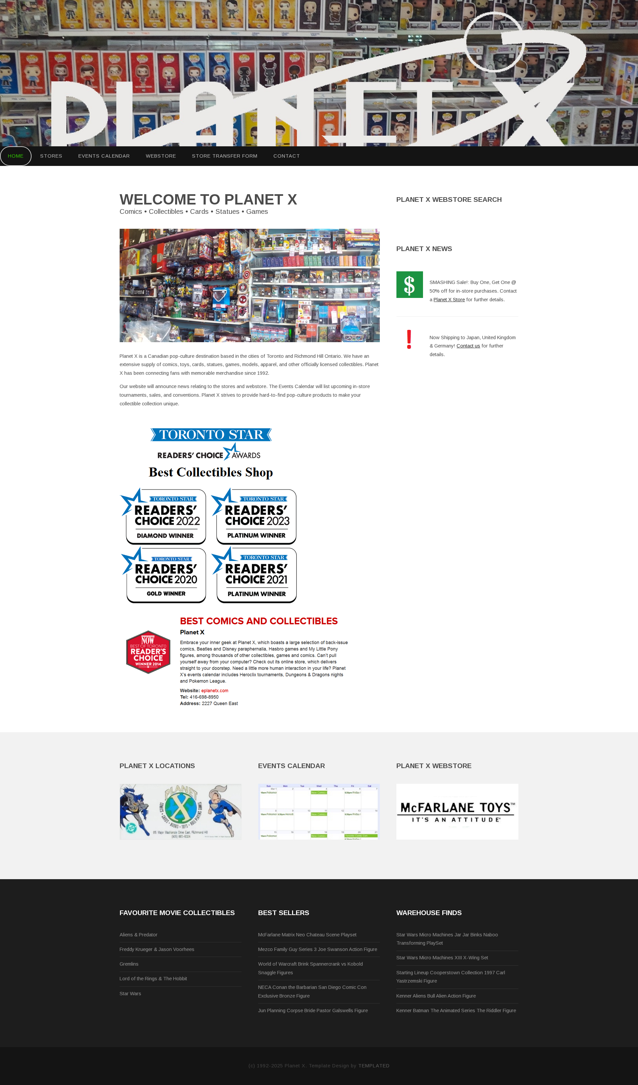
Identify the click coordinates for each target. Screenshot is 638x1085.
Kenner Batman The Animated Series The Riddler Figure (456, 1010)
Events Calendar (104, 156)
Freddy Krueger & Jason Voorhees (157, 949)
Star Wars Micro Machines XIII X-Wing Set (442, 957)
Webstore (161, 156)
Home (16, 156)
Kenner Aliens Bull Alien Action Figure (436, 996)
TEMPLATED (374, 1065)
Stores (51, 156)
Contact (286, 156)
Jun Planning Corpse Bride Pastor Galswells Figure (313, 1010)
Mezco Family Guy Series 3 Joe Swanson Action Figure (317, 949)
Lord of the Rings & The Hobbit (153, 978)
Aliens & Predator (139, 934)
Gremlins (129, 964)
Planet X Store (449, 299)
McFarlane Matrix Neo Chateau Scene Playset (307, 934)
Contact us (468, 345)
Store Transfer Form (225, 156)
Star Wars (130, 993)
